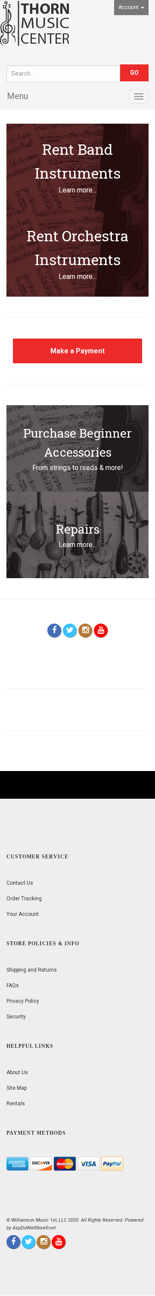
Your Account (22, 914)
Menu (17, 96)
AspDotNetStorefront (34, 1228)
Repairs (77, 529)
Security (16, 1017)
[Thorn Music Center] (34, 23)
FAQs (12, 985)
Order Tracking (24, 899)
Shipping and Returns (31, 970)
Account (129, 7)
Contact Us (19, 883)
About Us (17, 1072)
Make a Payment (77, 351)
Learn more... (77, 190)
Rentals (15, 1104)
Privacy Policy (22, 1001)
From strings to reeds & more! (77, 468)
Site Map (16, 1088)
